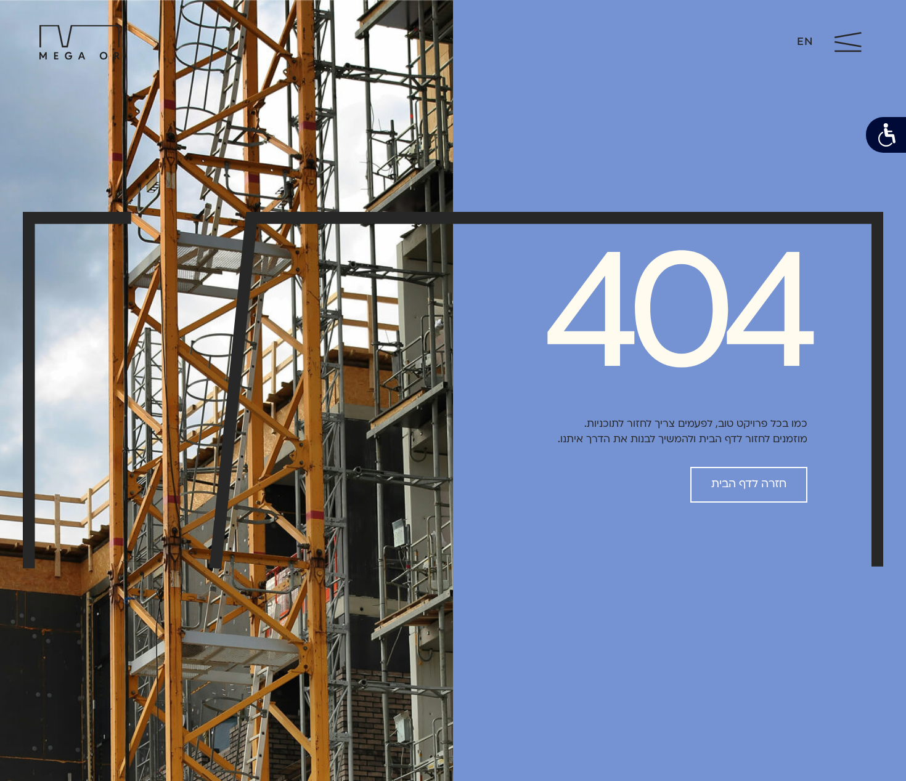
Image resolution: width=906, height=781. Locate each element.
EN (804, 42)
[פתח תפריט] (848, 42)
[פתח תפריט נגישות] (886, 135)
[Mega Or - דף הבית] (79, 42)
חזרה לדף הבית (748, 484)
